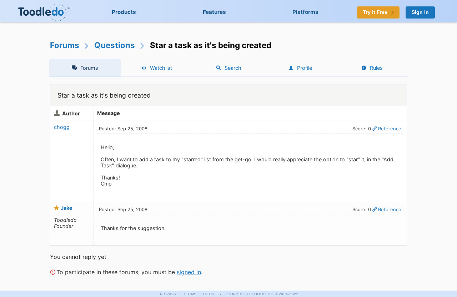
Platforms (305, 12)
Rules (376, 68)
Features (214, 12)
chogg (62, 127)
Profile (304, 68)
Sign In (420, 12)
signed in (189, 272)
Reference (389, 128)
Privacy (168, 294)
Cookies (212, 294)
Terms (190, 294)
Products (124, 12)
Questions (114, 45)
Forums (64, 45)
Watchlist (161, 68)
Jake (66, 208)
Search (233, 68)
